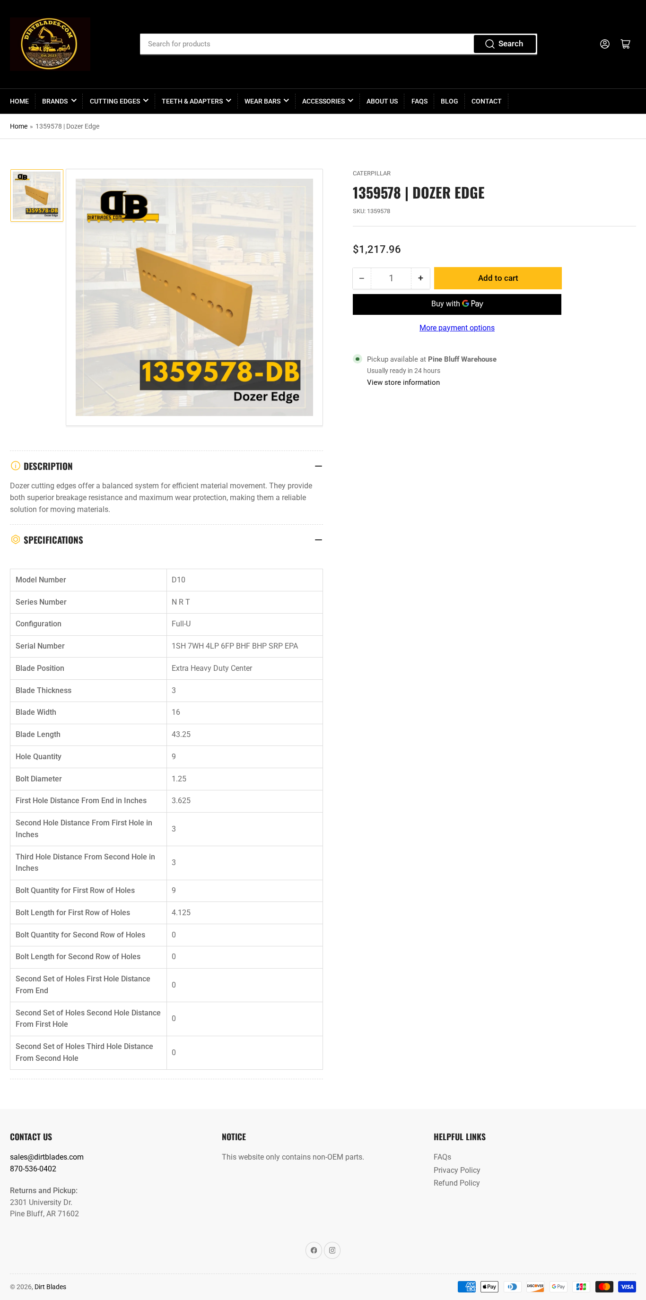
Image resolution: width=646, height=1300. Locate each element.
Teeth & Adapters (192, 101)
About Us (382, 101)
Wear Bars (262, 101)
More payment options (457, 327)
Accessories (323, 101)
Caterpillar (372, 173)
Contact (486, 101)
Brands (55, 101)
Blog (449, 101)
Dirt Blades (50, 1287)
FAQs (419, 101)
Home (19, 101)
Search (510, 43)
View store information (403, 382)
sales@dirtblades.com (47, 1157)
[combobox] (338, 44)
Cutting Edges (115, 101)
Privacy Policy (457, 1170)
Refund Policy (457, 1183)
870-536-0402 (33, 1168)
